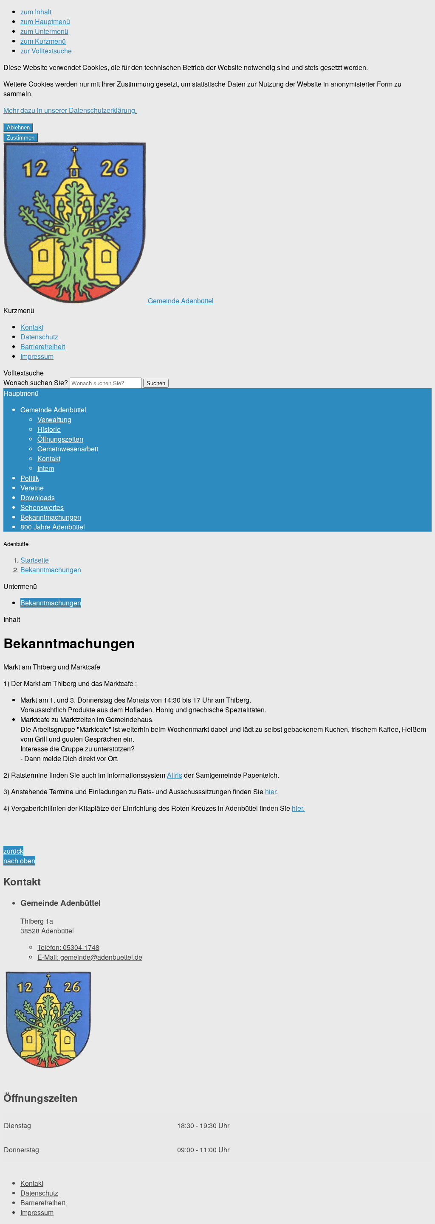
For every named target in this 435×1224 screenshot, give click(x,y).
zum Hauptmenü (45, 21)
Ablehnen (18, 127)
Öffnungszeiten (60, 439)
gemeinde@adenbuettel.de (89, 957)
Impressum (37, 356)
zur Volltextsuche (46, 51)
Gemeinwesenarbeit (67, 449)
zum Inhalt (35, 12)
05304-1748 (68, 947)
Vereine (32, 488)
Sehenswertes (42, 507)
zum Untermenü (44, 31)
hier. (298, 808)
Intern (45, 468)
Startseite (34, 560)
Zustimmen (20, 137)
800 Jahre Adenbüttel (52, 527)
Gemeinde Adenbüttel (53, 410)
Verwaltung (54, 419)
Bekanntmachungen (50, 517)
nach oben (19, 860)
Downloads (37, 497)
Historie (49, 429)
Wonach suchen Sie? (35, 382)
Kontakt (31, 327)
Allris (174, 775)
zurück (13, 851)
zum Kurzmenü (43, 41)
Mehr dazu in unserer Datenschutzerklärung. (70, 110)
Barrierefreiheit (42, 346)
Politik (29, 478)
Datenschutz (39, 337)
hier (270, 791)
